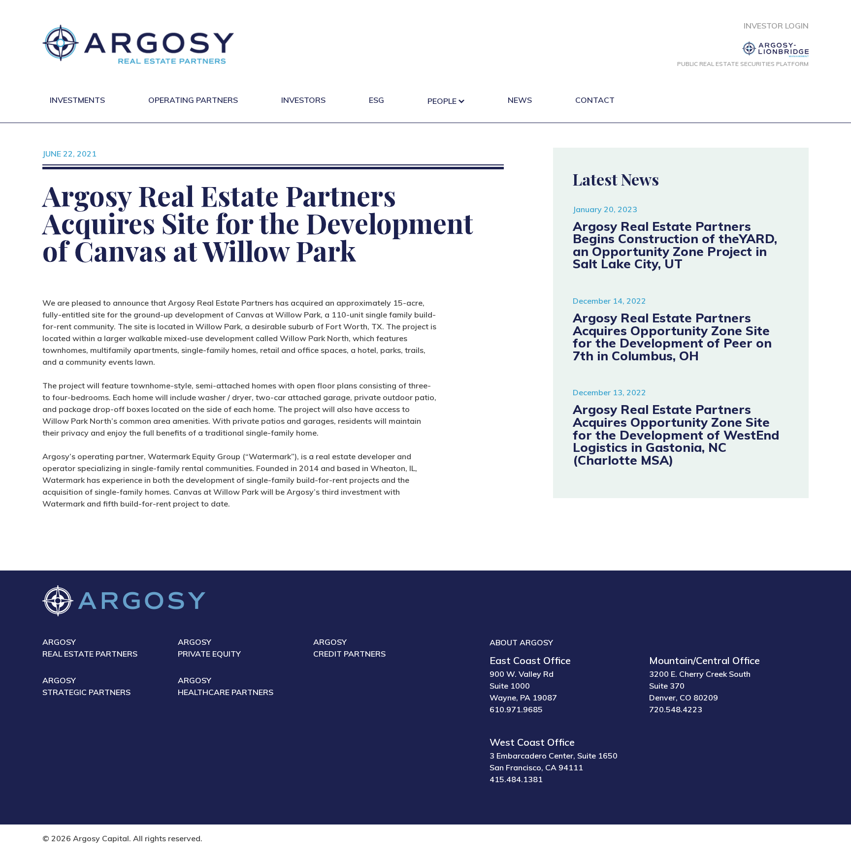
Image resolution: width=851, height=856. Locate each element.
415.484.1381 (516, 779)
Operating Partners (193, 100)
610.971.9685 (516, 709)
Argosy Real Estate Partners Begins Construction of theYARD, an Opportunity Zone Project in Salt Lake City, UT (675, 245)
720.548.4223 (675, 709)
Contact (595, 100)
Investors (303, 100)
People (442, 101)
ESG (376, 100)
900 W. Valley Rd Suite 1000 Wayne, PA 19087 (523, 685)
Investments (77, 100)
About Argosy (521, 642)
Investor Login (776, 26)
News (520, 100)
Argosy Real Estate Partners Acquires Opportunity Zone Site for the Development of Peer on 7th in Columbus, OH (672, 336)
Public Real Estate (743, 63)
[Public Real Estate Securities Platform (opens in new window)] (743, 49)
